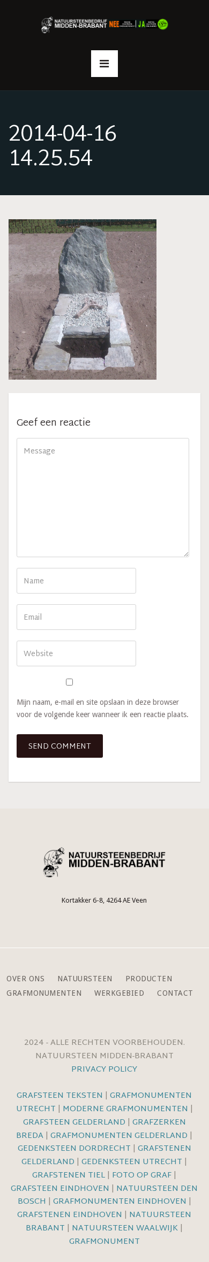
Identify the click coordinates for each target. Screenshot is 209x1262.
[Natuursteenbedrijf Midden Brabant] (104, 25)
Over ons (25, 979)
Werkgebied (119, 993)
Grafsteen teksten (60, 1096)
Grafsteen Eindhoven (60, 1189)
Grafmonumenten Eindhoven (119, 1202)
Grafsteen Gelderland (74, 1122)
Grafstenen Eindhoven (69, 1215)
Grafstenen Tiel (68, 1175)
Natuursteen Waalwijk (125, 1228)
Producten (149, 979)
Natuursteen (85, 979)
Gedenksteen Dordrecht (74, 1149)
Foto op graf (141, 1175)
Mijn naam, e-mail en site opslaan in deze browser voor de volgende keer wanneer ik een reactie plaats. (103, 708)
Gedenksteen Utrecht (132, 1162)
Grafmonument (104, 1242)
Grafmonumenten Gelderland (119, 1136)
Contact (175, 993)
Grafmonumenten (43, 993)
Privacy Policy (104, 1070)
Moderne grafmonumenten (125, 1109)
